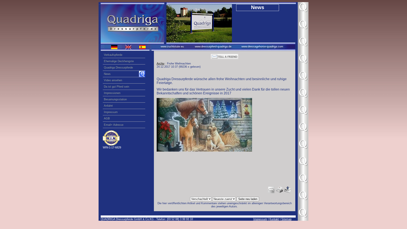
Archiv (160, 63)
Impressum (260, 219)
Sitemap (286, 219)
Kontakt (274, 219)
